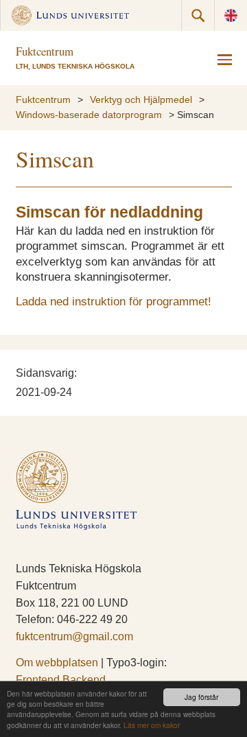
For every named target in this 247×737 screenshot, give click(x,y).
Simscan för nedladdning (109, 212)
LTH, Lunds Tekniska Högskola (75, 66)
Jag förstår (201, 697)
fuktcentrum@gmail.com (74, 636)
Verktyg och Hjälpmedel (141, 100)
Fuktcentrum (43, 100)
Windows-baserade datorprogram (89, 115)
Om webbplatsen (57, 662)
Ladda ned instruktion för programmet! (113, 301)
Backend (84, 680)
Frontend (38, 680)
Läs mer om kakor (152, 725)
